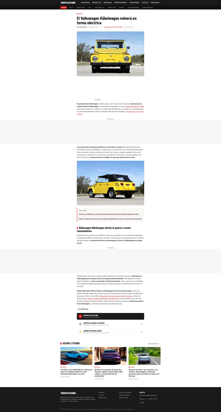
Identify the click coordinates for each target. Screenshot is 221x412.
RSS (155, 399)
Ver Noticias (154, 344)
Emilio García (83, 27)
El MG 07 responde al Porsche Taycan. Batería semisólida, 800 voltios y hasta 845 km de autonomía (108, 373)
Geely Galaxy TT (99, 7)
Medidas (108, 2)
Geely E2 (121, 7)
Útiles (145, 2)
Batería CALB (111, 7)
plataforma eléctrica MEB (135, 106)
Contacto (101, 395)
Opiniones (134, 2)
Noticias (85, 2)
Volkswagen (83, 309)
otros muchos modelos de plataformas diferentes (101, 298)
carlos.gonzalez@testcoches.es (148, 395)
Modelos (96, 2)
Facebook (142, 399)
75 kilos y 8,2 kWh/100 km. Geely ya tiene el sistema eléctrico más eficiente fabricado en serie (76, 372)
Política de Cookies (124, 395)
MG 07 (71, 7)
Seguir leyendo (71, 343)
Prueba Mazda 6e (148, 7)
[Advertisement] (115, 89)
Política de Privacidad (125, 392)
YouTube (150, 399)
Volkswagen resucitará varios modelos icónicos (116, 296)
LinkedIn (141, 402)
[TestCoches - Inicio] (68, 3)
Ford (90, 7)
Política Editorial (123, 397)
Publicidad (101, 392)
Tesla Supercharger (133, 7)
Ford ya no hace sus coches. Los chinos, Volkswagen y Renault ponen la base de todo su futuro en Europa (144, 373)
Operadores (120, 2)
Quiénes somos (103, 397)
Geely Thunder (81, 7)
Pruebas (155, 2)
